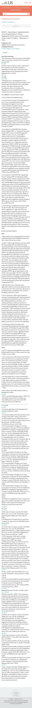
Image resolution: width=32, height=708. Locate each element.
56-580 (4, 407)
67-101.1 (4, 588)
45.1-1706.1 (5, 592)
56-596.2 (4, 510)
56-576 (4, 75)
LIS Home (11, 698)
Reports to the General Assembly (16, 8)
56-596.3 (4, 79)
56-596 (4, 64)
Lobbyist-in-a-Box (18, 698)
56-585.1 (4, 506)
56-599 (4, 394)
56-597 (4, 570)
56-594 (4, 413)
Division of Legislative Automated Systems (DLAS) (19, 702)
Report (4, 52)
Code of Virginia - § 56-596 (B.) (11, 48)
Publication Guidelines (7, 22)
